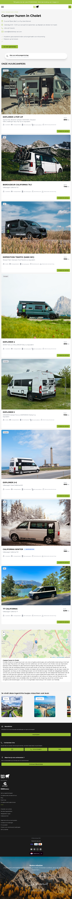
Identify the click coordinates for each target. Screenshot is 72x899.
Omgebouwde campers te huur (9, 795)
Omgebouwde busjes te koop (8, 802)
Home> (3, 12)
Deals (2, 804)
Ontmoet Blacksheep (36, 764)
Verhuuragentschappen (7, 793)
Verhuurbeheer (4, 829)
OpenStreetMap (60, 657)
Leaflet (53, 657)
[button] (36, 642)
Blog (2, 797)
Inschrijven (36, 734)
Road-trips (3, 800)
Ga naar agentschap (10, 46)
